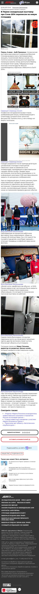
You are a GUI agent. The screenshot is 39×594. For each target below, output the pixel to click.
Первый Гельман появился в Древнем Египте (21, 485)
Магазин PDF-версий (9, 505)
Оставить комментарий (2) (19, 439)
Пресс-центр (26, 500)
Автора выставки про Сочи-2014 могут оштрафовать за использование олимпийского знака (22, 469)
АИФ (6, 49)
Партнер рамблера (17, 585)
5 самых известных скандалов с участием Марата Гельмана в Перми (19, 420)
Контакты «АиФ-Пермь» (10, 510)
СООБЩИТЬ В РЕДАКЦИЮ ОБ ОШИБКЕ (15, 525)
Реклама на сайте (8, 502)
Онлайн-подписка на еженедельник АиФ (17, 508)
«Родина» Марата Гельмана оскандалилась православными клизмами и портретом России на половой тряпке (20, 415)
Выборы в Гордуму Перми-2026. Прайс (16, 522)
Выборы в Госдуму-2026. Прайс (13, 515)
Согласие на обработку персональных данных (16, 562)
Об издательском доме (10, 500)
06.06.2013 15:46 (6, 7)
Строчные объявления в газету (13, 513)
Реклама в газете (23, 502)
